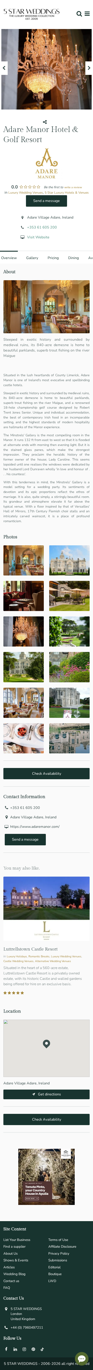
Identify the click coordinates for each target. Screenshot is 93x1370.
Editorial (54, 1267)
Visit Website (38, 237)
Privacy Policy (58, 1253)
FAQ (6, 1287)
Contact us (11, 1281)
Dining (73, 257)
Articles (9, 1267)
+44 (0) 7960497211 (27, 1327)
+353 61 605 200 (42, 227)
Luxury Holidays (17, 956)
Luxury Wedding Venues (25, 192)
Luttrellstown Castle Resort (30, 949)
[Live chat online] (81, 1359)
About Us (10, 1253)
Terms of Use (58, 1240)
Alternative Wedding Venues (53, 961)
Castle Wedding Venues (18, 961)
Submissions (57, 1260)
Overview (9, 257)
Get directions (49, 1094)
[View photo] (23, 560)
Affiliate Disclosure (62, 1246)
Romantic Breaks (38, 956)
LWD (52, 1281)
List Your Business (16, 1240)
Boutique (55, 1274)
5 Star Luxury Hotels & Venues (67, 192)
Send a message (46, 200)
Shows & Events (15, 1260)
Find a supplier (14, 1246)
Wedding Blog (14, 1274)
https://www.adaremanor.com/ (35, 826)
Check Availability (46, 773)
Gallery (32, 257)
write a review (73, 187)
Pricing (53, 257)
